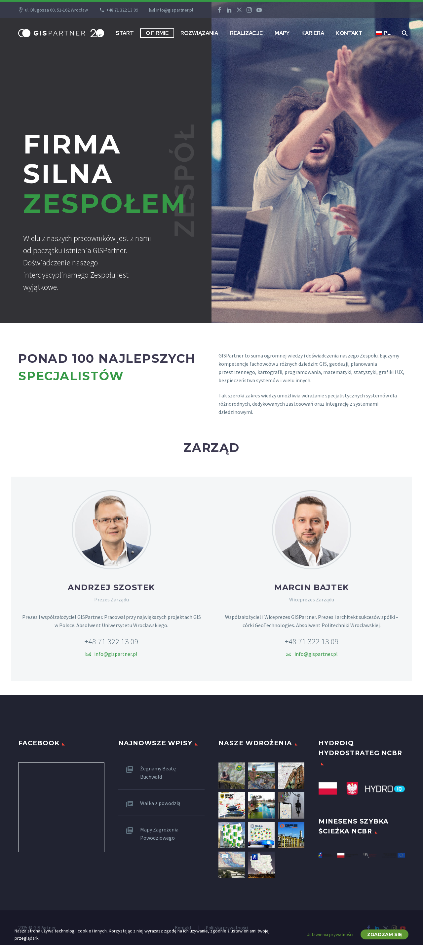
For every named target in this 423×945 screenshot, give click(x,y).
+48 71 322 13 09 (122, 10)
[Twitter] (239, 10)
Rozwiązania (199, 33)
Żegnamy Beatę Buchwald (158, 772)
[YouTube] (259, 10)
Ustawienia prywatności (330, 934)
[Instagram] (249, 10)
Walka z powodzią (160, 803)
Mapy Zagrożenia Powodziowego (159, 833)
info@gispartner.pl (174, 10)
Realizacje (246, 33)
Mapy (282, 33)
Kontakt (349, 33)
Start (125, 33)
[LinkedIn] (229, 10)
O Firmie (157, 33)
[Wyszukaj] (404, 33)
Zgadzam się (384, 934)
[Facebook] (219, 10)
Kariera (312, 33)
